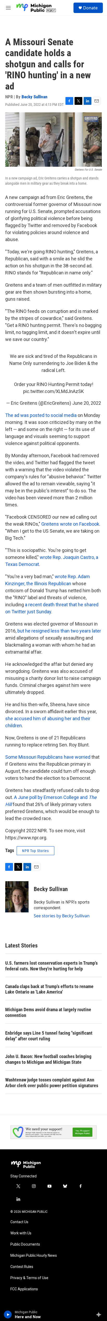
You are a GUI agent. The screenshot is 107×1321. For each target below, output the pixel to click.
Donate (90, 7)
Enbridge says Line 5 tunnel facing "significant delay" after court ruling (48, 1035)
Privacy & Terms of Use (29, 1278)
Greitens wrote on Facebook (70, 524)
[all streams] (100, 1314)
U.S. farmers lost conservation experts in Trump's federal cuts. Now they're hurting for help (51, 965)
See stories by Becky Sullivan (62, 916)
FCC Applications (24, 1289)
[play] (8, 1314)
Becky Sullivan (34, 96)
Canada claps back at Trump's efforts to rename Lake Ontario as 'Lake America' (49, 989)
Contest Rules (21, 1267)
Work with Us (20, 1233)
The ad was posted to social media (41, 415)
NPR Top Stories (35, 851)
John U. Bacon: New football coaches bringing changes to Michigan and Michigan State (48, 1059)
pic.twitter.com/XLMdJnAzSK (53, 391)
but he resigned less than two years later (59, 631)
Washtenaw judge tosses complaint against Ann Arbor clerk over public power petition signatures (51, 1082)
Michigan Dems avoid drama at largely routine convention (48, 1012)
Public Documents (25, 1244)
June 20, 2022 (86, 403)
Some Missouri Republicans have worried (47, 757)
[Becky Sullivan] (17, 896)
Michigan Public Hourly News (33, 1256)
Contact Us (19, 1222)
